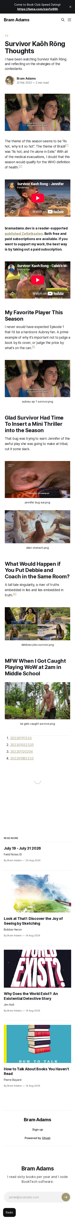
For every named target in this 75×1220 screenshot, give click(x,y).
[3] (33, 346)
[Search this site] (63, 20)
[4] (15, 594)
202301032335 (22, 745)
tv (6, 35)
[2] (20, 166)
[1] (67, 145)
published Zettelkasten (24, 234)
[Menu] (69, 20)
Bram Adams (16, 20)
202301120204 (21, 752)
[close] (70, 7)
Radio (9, 1212)
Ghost (46, 1138)
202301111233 (21, 738)
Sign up (37, 1129)
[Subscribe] (66, 1197)
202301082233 (22, 758)
